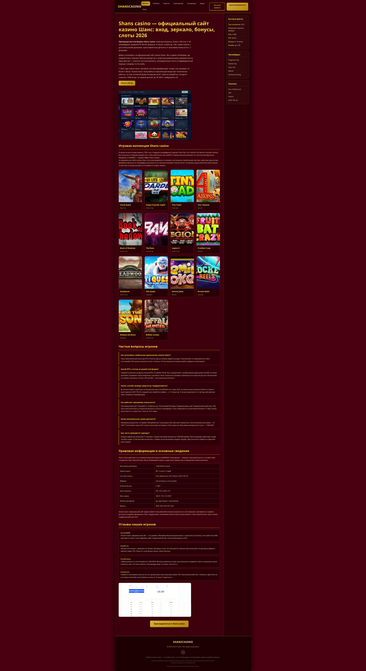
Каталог (145, 3)
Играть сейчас (127, 83)
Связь (144, 9)
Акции (202, 3)
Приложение (178, 3)
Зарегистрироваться (237, 5)
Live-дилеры (191, 3)
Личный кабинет (217, 6)
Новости (166, 3)
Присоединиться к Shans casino (169, 623)
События (156, 3)
